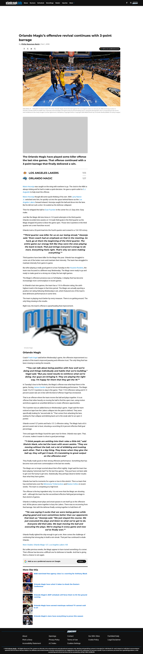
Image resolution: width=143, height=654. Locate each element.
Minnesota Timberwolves (53, 484)
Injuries (64, 3)
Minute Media (12, 648)
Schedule (40, 3)
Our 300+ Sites (94, 636)
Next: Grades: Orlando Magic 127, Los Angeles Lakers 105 (45, 545)
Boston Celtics (72, 484)
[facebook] (126, 3)
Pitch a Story (27, 640)
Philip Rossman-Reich (30, 44)
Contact (70, 636)
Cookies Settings (73, 643)
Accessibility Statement (31, 643)
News (26, 3)
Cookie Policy (93, 640)
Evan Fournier (50, 210)
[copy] (34, 48)
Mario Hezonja (28, 186)
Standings (49, 3)
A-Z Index (52, 643)
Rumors (32, 3)
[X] (131, 3)
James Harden (40, 387)
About (24, 636)
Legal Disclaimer (114, 640)
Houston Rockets (76, 268)
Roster (57, 3)
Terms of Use (72, 640)
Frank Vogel (32, 358)
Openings (52, 636)
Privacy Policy (54, 640)
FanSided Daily (113, 636)
